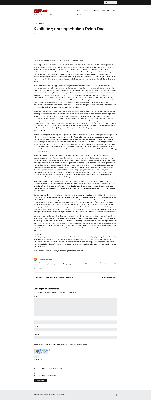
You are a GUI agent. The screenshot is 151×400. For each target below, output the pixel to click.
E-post (36, 326)
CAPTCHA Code (38, 359)
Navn (35, 319)
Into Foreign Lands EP (109, 277)
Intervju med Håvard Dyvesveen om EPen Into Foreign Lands (54, 277)
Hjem (78, 10)
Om (114, 10)
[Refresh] (50, 350)
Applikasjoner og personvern (91, 10)
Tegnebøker (38, 268)
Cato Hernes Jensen (45, 259)
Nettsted (36, 334)
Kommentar (38, 296)
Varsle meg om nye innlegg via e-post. (45, 375)
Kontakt (79, 14)
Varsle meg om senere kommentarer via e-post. (48, 368)
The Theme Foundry (59, 394)
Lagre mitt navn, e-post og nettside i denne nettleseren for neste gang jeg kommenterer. (61, 344)
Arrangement (105, 10)
